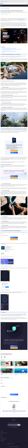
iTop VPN (2, 3)
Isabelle (2, 14)
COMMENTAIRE (3, 386)
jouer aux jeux (6, 192)
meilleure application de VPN (4, 166)
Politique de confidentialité (11, 443)
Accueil (1, 8)
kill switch (10, 217)
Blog (3, 8)
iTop (1, 6)
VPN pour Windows (7, 8)
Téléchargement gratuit (14, 152)
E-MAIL (2, 383)
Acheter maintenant (14, 239)
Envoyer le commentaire (14, 394)
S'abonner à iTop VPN (14, 150)
